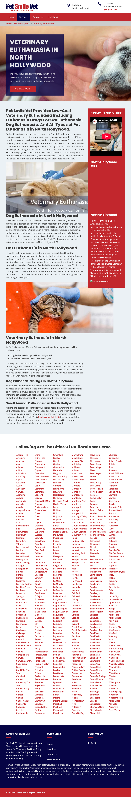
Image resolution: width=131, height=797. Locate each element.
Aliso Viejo (21, 476)
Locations (53, 17)
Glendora (39, 697)
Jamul (56, 547)
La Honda (57, 574)
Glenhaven (40, 700)
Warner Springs (116, 648)
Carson (19, 691)
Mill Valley (76, 464)
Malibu (56, 685)
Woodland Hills (116, 697)
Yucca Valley (114, 710)
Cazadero (20, 707)
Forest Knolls (41, 654)
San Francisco (96, 602)
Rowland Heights (98, 568)
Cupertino (39, 531)
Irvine (56, 541)
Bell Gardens (22, 531)
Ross (92, 565)
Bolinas (19, 571)
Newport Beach (79, 559)
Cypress (38, 534)
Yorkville (113, 703)
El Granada (40, 602)
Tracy (111, 574)
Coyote (38, 522)
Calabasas (21, 630)
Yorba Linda (114, 700)
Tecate (112, 547)
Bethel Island (22, 556)
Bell (18, 528)
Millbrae (76, 467)
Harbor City (58, 479)
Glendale (39, 694)
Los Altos (57, 664)
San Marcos (95, 633)
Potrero (94, 494)
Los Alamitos (59, 660)
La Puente (58, 590)
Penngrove (77, 673)
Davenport (40, 547)
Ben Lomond (22, 547)
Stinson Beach (115, 510)
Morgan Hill (77, 513)
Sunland (112, 522)
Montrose (76, 504)
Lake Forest (58, 617)
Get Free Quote (22, 88)
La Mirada (58, 584)
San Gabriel (95, 605)
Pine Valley (77, 694)
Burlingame (22, 624)
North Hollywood (22, 23)
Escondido (39, 636)
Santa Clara (95, 667)
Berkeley (20, 553)
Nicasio (75, 565)
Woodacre (113, 694)
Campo (19, 651)
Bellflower (21, 534)
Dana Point (40, 541)
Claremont (40, 467)
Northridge (77, 584)
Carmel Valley (22, 688)
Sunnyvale (113, 525)
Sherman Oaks (97, 707)
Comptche (39, 488)
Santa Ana (95, 664)
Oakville (75, 602)
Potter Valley (96, 498)
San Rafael (95, 654)
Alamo (19, 464)
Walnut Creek (115, 645)
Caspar (19, 694)
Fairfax (38, 639)
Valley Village (115, 617)
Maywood (58, 710)
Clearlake (39, 473)
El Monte (39, 605)
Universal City (115, 599)
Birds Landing (23, 562)
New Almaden (78, 547)
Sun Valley (113, 519)
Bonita (19, 574)
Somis (111, 467)
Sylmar (112, 537)
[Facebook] (88, 743)
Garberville (40, 676)
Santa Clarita (96, 670)
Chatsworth (22, 713)
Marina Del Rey (60, 700)
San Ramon (95, 657)
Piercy (74, 691)
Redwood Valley (97, 534)
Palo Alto (76, 642)
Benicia (19, 550)
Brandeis (20, 599)
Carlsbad (20, 676)
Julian (56, 553)
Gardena (39, 682)
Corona (38, 498)
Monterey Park (79, 501)
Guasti (56, 461)
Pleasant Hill (96, 458)
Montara (76, 485)
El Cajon (38, 596)
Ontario (75, 614)
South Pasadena (116, 479)
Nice (74, 568)
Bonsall (19, 577)
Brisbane (20, 611)
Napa (74, 537)
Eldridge (38, 620)
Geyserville (40, 685)
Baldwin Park (22, 525)
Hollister (57, 510)
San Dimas (95, 596)
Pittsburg (76, 707)
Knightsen (58, 565)
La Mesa (57, 581)
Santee (93, 688)
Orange (75, 617)
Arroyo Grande (23, 510)
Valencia (113, 605)
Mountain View (79, 534)
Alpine (19, 479)
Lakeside (57, 624)
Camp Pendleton (24, 645)
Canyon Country (24, 660)
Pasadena (76, 664)
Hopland (57, 519)
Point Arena (95, 464)
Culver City (40, 528)
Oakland (76, 596)
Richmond (95, 541)
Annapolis (21, 501)
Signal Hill (95, 713)
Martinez (57, 707)
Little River (58, 645)
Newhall (75, 556)
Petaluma (76, 679)
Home (11, 17)
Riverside (94, 553)
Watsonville (114, 651)
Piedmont (76, 688)
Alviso (19, 485)
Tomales (113, 562)
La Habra (57, 571)
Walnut (112, 642)
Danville (38, 544)
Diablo (38, 559)
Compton (39, 491)
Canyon (20, 657)
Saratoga (94, 691)
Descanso (39, 556)
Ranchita (94, 507)
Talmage (113, 541)
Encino (38, 633)
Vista (111, 639)
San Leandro (96, 624)
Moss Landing (78, 522)
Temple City (114, 550)
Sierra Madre (96, 710)
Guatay (56, 464)
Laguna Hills (59, 605)
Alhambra (21, 473)
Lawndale (57, 633)
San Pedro (95, 648)
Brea (18, 605)
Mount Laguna (79, 531)
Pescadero (77, 676)
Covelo (38, 516)
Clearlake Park (42, 479)
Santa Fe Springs (98, 676)
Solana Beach (115, 461)
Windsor (113, 685)
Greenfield (58, 455)
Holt (55, 513)
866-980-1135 (110, 9)
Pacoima (76, 636)
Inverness (58, 537)
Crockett (39, 525)
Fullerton (39, 670)
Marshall (57, 703)
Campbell (20, 648)
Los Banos (58, 670)
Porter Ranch (96, 488)
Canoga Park (22, 654)
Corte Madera (41, 507)
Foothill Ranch (41, 651)
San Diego (95, 593)
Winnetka (113, 688)
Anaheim (20, 494)
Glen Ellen (39, 691)
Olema (75, 611)
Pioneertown (78, 700)
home (9, 23)
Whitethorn (114, 673)
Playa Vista (95, 455)
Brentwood (21, 608)
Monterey (76, 498)
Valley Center (115, 611)
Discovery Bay (41, 568)
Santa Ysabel (96, 685)
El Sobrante (40, 611)
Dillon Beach (41, 565)
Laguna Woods (60, 611)
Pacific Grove (78, 627)
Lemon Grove (59, 642)
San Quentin (96, 651)
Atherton (20, 516)
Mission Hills (78, 476)
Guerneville (58, 467)
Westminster (115, 667)
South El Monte (116, 473)
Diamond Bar (41, 562)
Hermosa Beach (60, 501)
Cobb (37, 485)
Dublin (38, 584)
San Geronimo (97, 608)
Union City (114, 596)
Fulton (38, 673)
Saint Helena (96, 574)
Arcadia (19, 507)
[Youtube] (92, 743)
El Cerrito (39, 599)
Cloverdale (40, 482)
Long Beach (59, 657)
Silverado (113, 455)
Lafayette (57, 599)
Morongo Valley (79, 516)
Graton (38, 710)
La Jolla (56, 577)
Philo (74, 682)
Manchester (59, 688)
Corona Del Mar (42, 501)
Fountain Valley (42, 664)
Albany (19, 467)
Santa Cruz (95, 673)
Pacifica (75, 633)
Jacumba (57, 544)
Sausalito (94, 694)
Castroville (21, 703)
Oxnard (75, 624)
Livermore (58, 648)
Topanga (113, 565)
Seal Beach (95, 697)
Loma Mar (58, 651)
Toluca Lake (114, 559)
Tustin (112, 584)
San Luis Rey (96, 630)
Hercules (57, 498)
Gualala (56, 458)
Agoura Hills (22, 455)
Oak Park (76, 593)
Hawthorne (58, 488)
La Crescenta (59, 568)
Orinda (75, 620)
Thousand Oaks (116, 556)
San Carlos (95, 587)
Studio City (114, 516)
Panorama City (79, 657)
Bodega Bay (22, 568)
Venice (112, 624)
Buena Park (22, 617)
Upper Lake (114, 602)
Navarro (76, 544)
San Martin (95, 639)
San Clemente (96, 590)
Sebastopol (95, 703)
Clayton (38, 470)
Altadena (20, 482)
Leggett (57, 639)
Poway (93, 501)
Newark (75, 550)
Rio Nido (94, 547)
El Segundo (40, 608)
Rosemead (95, 562)
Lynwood (57, 682)
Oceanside (76, 608)
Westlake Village (116, 664)
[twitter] (95, 743)
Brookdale (21, 614)
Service (22, 17)
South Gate (114, 476)
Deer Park (39, 550)
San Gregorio (96, 611)
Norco (75, 571)
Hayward (57, 491)
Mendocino (58, 713)
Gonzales (39, 703)
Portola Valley (96, 491)
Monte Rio (77, 491)
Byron (19, 627)
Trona (112, 577)
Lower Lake (58, 676)
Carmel (19, 679)
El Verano (39, 617)
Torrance (113, 568)
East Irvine (40, 593)
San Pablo (95, 645)
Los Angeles (59, 667)
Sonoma (113, 470)
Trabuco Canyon (117, 571)
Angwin (19, 498)
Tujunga (113, 581)
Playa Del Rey (78, 713)
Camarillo (20, 639)
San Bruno (95, 584)
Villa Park (113, 633)
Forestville (40, 657)
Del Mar (38, 553)
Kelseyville (58, 556)
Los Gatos (58, 673)
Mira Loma (77, 473)
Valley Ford (114, 614)
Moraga (75, 510)
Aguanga (20, 458)
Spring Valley (115, 491)
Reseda (93, 537)
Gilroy (37, 688)
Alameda (20, 461)
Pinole (75, 697)
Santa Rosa (95, 682)
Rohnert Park (96, 559)
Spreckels (113, 488)
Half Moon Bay (60, 476)
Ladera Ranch (59, 596)
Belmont (20, 537)
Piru (74, 703)
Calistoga (20, 633)
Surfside (113, 534)
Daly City (39, 537)
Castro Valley (22, 700)
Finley (37, 648)
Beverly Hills (22, 559)
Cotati (37, 513)
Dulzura (38, 587)
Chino (37, 455)
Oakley (75, 599)
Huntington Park (61, 528)
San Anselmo (96, 581)
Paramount (77, 660)
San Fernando (96, 599)
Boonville (20, 581)
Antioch (20, 504)
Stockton (113, 513)
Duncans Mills (41, 590)
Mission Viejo (78, 479)
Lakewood (58, 627)
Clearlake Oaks (42, 476)
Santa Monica (96, 679)
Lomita (56, 654)
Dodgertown (41, 571)
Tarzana (113, 544)
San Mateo (95, 642)
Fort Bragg (40, 660)
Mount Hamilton (80, 525)
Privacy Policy (53, 759)
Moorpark (76, 507)
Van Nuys (113, 620)
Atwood (20, 519)
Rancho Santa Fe (98, 516)
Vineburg (113, 636)
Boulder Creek (23, 587)
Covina (38, 519)
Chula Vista (40, 464)
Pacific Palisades (79, 630)
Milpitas (75, 470)
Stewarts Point (116, 507)
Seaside (93, 700)
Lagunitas (58, 614)
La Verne (57, 593)
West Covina (115, 654)
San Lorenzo (96, 627)
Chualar (38, 461)
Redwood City (96, 528)
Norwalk (76, 587)
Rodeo (93, 556)
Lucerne (57, 679)
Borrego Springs (24, 584)
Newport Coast (79, 562)
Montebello (77, 494)
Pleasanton (95, 461)
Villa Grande (114, 630)
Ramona (94, 504)
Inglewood (58, 534)
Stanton (112, 498)
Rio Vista (94, 550)
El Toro (38, 614)
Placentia (76, 710)
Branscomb (21, 602)
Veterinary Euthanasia (43, 23)
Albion (19, 470)
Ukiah (111, 593)
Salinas (93, 577)
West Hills (113, 657)
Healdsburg (58, 494)
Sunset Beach (115, 531)
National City (78, 541)
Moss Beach (77, 519)
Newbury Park (78, 553)
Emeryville (39, 627)
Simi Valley (114, 458)
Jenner (56, 550)
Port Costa (95, 485)
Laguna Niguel (60, 608)
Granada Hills (41, 707)
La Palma (57, 587)
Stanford (113, 494)
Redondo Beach (97, 525)
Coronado (39, 504)
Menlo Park (77, 455)
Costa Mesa (40, 510)
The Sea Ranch (116, 553)
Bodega (20, 565)
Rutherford (95, 571)
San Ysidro (95, 660)
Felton (38, 645)
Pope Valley (95, 482)
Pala (74, 639)
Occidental (76, 605)
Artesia (19, 513)
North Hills (77, 574)
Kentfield (57, 559)
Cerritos (20, 710)
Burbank (20, 620)
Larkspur (57, 630)
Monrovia (76, 482)
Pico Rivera (77, 685)
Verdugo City (115, 627)
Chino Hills (40, 458)
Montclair (76, 488)
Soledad (112, 464)
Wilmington (114, 682)
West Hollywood (116, 660)
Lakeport (57, 620)
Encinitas (39, 630)
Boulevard (21, 590)
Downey (38, 577)
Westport (113, 670)
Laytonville (58, 636)
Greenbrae (40, 713)
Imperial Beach (60, 531)
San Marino (95, 636)
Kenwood (57, 562)
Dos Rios (39, 574)
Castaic (19, 697)
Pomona (94, 479)
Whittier (112, 676)
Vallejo (112, 608)
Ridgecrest (95, 544)
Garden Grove (41, 679)
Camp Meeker (23, 642)
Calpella (20, 636)
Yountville (113, 707)
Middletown (77, 458)
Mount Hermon (79, 528)
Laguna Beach (60, 602)
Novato (75, 590)
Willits (111, 679)
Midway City (77, 461)
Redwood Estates (98, 531)
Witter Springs (116, 691)
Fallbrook (39, 642)
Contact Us (38, 17)
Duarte (38, 581)
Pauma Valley (78, 667)
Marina (56, 697)
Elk (36, 624)
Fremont (39, 667)
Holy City (57, 516)
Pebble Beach (78, 670)
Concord (39, 494)
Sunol (111, 528)
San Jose (94, 614)
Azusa (19, 522)
